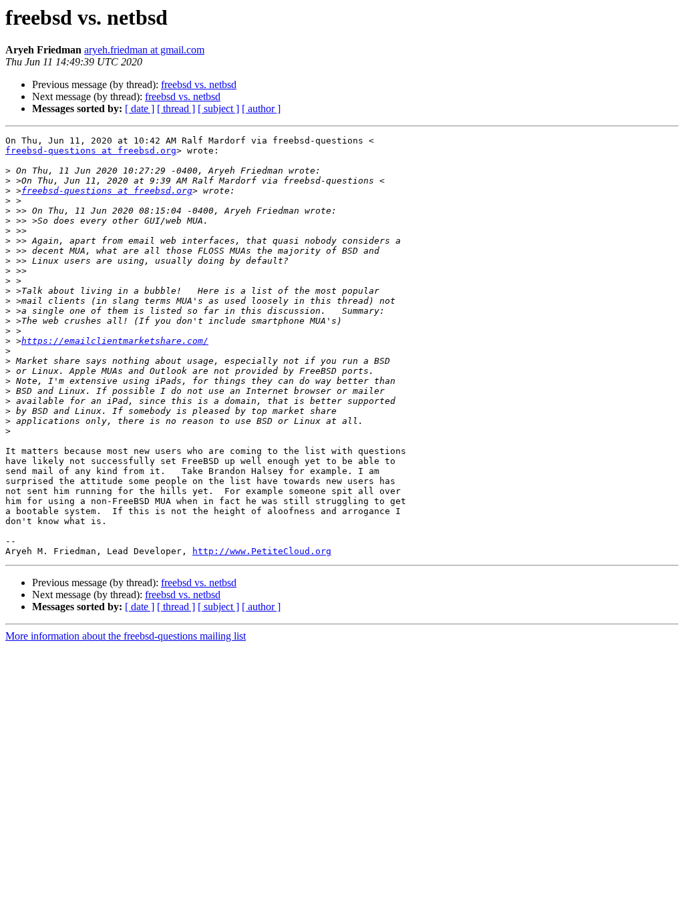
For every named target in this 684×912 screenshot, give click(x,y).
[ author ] (261, 108)
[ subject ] (218, 108)
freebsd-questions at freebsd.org (90, 151)
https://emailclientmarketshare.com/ (114, 341)
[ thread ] (176, 108)
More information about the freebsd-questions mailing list (125, 636)
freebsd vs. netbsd (198, 84)
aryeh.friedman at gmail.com (144, 49)
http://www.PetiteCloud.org (261, 551)
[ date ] (139, 108)
